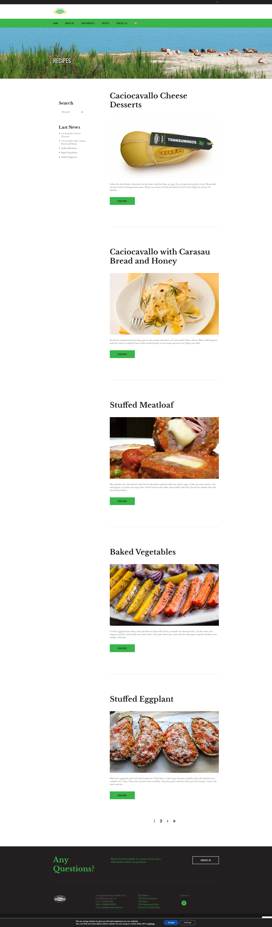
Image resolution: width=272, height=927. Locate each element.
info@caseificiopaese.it (112, 907)
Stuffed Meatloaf (142, 405)
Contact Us (206, 860)
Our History (143, 895)
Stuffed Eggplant (142, 699)
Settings (187, 922)
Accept (171, 922)
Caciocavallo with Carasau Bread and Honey (160, 256)
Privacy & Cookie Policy (149, 907)
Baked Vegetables (143, 552)
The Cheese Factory (147, 898)
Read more (122, 200)
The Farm (142, 901)
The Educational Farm (148, 904)
